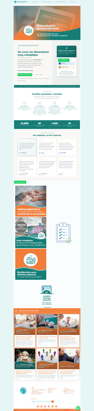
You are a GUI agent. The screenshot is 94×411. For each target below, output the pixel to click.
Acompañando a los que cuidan (29, 310)
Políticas (49, 391)
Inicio (33, 388)
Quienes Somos (51, 389)
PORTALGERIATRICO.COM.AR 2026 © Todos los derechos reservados (30, 409)
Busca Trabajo (66, 389)
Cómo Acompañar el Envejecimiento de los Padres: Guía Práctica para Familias (68, 338)
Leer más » (17, 346)
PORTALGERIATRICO (52, 388)
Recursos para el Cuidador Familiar (38, 389)
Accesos (66, 388)
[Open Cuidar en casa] (38, 1)
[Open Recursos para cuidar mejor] (66, 1)
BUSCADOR (34, 398)
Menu (33, 387)
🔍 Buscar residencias (38, 74)
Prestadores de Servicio (68, 393)
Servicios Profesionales (36, 394)
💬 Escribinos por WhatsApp (25, 74)
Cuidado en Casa (35, 391)
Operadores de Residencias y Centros (69, 391)
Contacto (49, 392)
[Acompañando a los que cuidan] (16, 311)
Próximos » (21, 382)
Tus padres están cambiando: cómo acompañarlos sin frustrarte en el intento (68, 372)
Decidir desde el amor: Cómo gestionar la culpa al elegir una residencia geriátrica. (24, 372)
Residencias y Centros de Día (37, 392)
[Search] (52, 402)
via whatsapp (47, 307)
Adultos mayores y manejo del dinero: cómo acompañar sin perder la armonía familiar (24, 338)
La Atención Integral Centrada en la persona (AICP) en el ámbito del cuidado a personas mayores (47, 372)
